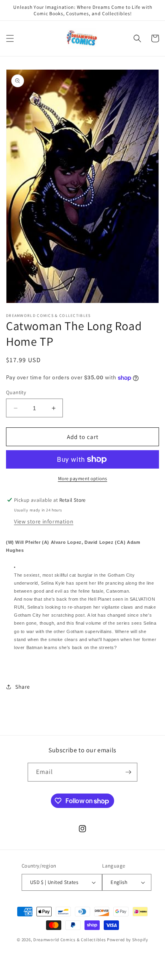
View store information (43, 521)
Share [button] (22, 686)
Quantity (16, 392)
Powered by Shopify (127, 939)
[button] (10, 38)
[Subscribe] (128, 772)
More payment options (82, 478)
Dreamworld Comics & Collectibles (69, 939)
